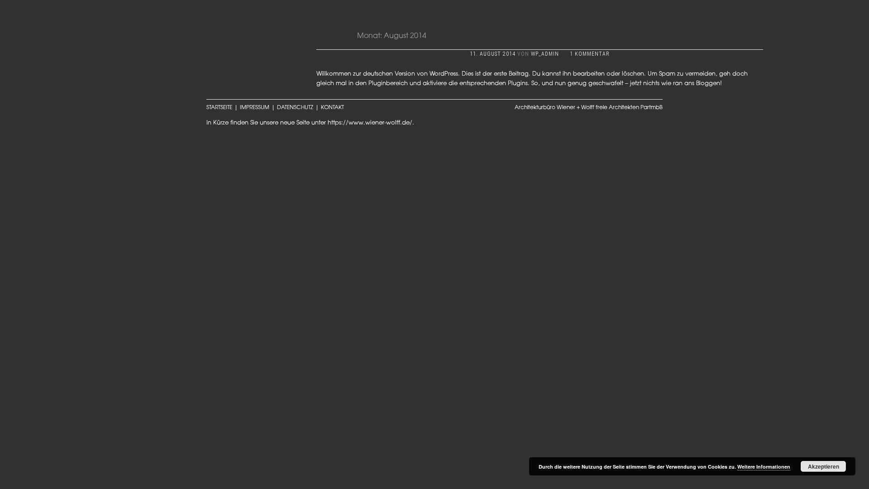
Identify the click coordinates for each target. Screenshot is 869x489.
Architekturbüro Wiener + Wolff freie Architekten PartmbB (589, 107)
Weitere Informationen (763, 466)
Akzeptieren (823, 466)
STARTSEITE (219, 107)
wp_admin (545, 54)
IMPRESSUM (254, 107)
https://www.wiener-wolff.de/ (370, 123)
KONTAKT (332, 107)
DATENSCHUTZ (295, 107)
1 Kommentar (590, 54)
